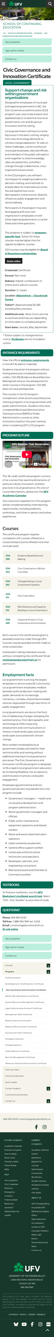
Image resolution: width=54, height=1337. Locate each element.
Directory (8, 1187)
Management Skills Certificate (18, 1014)
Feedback (41, 1314)
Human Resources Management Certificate (24, 1002)
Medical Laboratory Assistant (18, 1020)
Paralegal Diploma (13, 1044)
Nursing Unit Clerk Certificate (18, 1032)
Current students (13, 1088)
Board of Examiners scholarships (26, 251)
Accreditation (38, 1222)
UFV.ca (27, 3)
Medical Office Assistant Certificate (21, 1026)
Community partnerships (16, 1094)
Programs (38, 33)
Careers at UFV (38, 1226)
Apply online (13, 260)
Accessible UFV (38, 1207)
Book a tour (9, 1157)
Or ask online (10, 929)
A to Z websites (11, 1184)
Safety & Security (11, 1211)
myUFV (7, 1215)
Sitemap (31, 1314)
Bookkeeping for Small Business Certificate (24, 983)
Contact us (10, 1100)
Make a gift (36, 1234)
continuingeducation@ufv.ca (20, 659)
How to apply (11, 1081)
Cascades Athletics (40, 1230)
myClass (35, 1188)
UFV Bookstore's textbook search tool (23, 894)
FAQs (6, 1169)
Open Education (39, 1218)
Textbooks (17, 339)
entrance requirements (35, 360)
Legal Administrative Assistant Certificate (23, 1008)
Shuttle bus (37, 1176)
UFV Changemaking (40, 1203)
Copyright (14, 1314)
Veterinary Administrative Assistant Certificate (25, 1063)
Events (34, 1238)
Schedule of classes (40, 1184)
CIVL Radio (36, 1192)
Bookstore (36, 1157)
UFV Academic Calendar (25, 493)
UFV (4, 33)
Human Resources (40, 1242)
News (34, 1246)
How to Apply (10, 1153)
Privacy (23, 1314)
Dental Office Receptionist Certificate (22, 995)
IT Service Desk (11, 1199)
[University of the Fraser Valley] (27, 1267)
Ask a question (11, 1180)
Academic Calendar (13, 1145)
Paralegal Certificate (14, 1038)
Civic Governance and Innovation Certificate (26, 989)
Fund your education (14, 1075)
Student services (39, 1180)
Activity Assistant (13, 977)
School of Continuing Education (20, 33)
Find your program (12, 1149)
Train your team (12, 1069)
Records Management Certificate (20, 1057)
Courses (9, 965)
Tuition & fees (10, 1165)
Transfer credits (11, 1161)
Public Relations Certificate (17, 1050)
